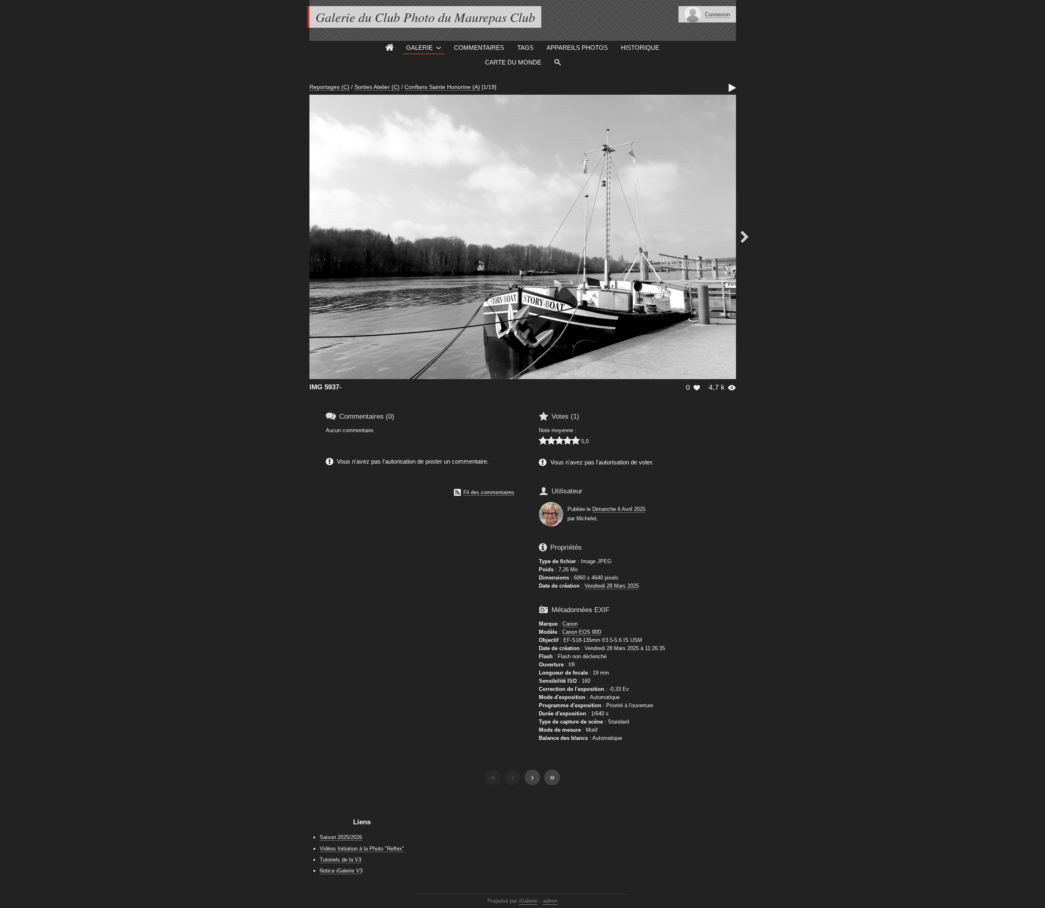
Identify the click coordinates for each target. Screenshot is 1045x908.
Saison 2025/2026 (341, 837)
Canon (570, 624)
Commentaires (479, 47)
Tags (525, 47)
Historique (640, 47)
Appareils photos (577, 47)
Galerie (419, 47)
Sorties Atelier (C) (377, 87)
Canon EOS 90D (581, 632)
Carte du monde (513, 62)
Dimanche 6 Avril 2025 (618, 509)
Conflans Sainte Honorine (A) (442, 87)
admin (550, 901)
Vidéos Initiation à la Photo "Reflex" (362, 849)
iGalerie (528, 901)
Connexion (717, 14)
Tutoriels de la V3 (340, 860)
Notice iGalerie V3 (341, 871)
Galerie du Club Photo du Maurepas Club (425, 17)
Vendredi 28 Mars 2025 (612, 586)
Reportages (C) (329, 87)
